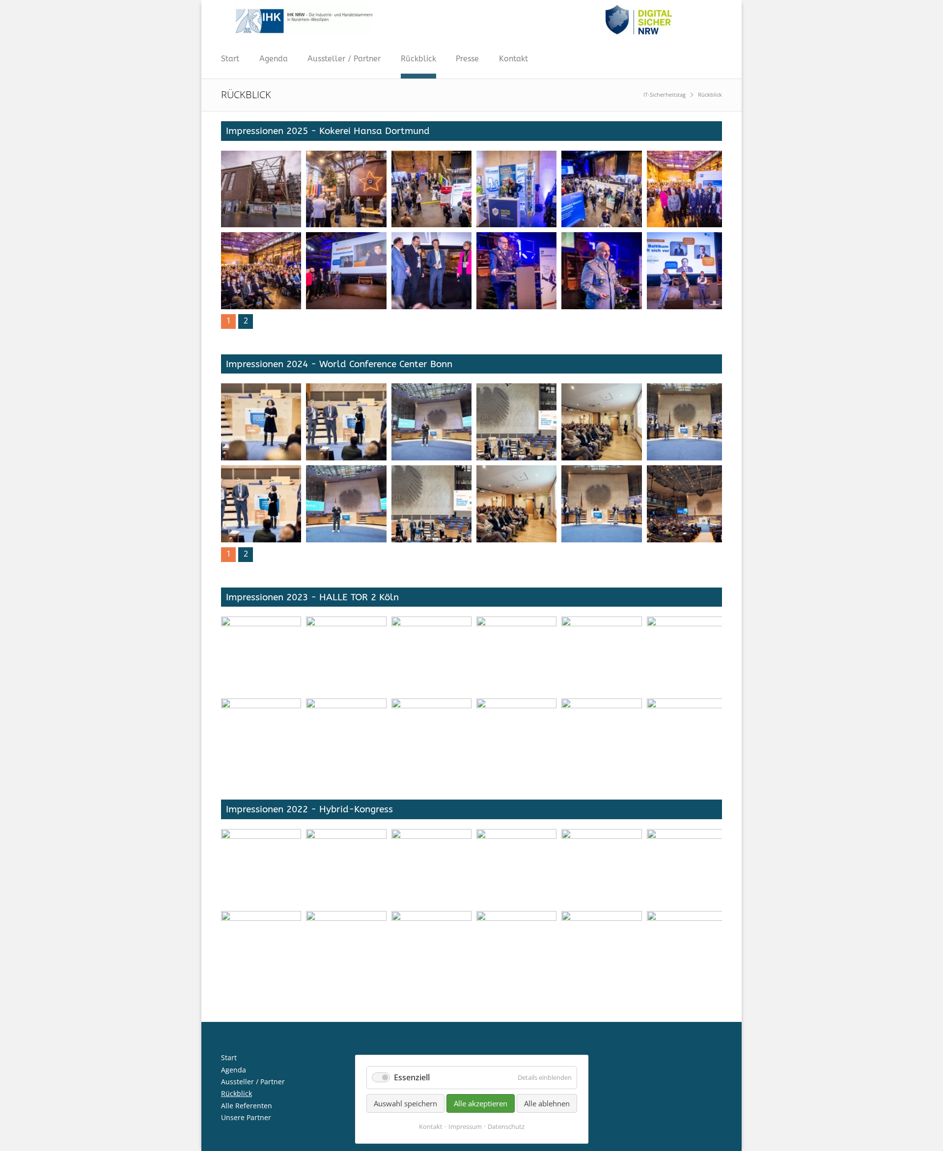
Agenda (273, 58)
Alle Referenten (246, 1105)
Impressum (465, 1126)
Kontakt (513, 58)
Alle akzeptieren (480, 1103)
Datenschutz (506, 1126)
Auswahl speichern (405, 1103)
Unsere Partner (246, 1117)
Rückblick (418, 58)
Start (230, 58)
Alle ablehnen (547, 1103)
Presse (467, 58)
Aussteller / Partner (344, 58)
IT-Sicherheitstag (664, 94)
